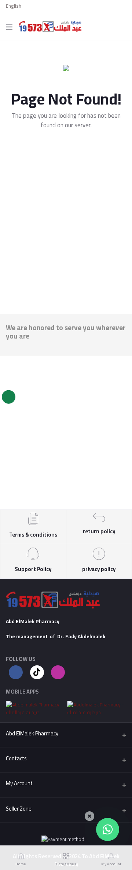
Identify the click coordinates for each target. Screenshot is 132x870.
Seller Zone (19, 809)
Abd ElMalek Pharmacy (32, 733)
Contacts (16, 758)
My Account (19, 783)
